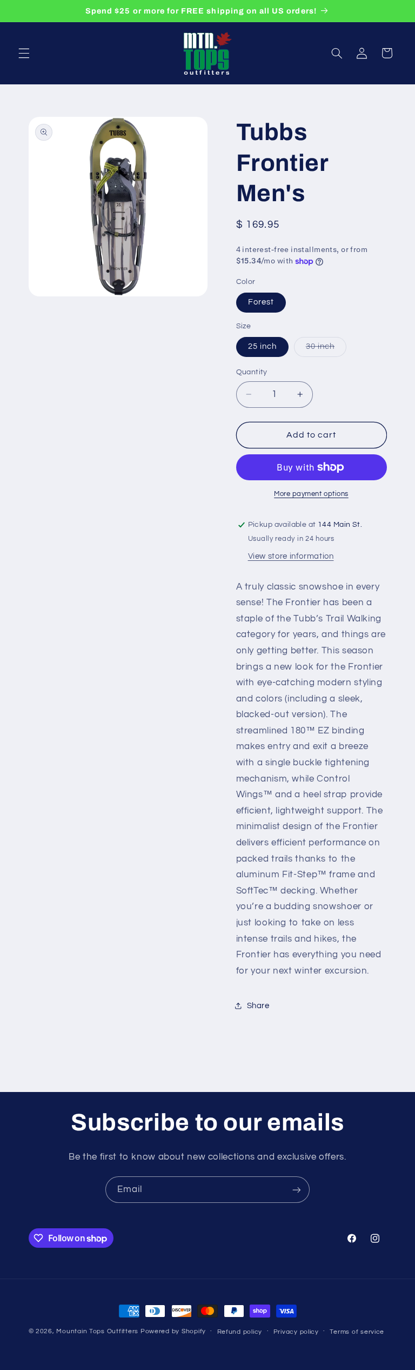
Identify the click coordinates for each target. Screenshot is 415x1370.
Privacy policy (296, 1332)
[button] (23, 53)
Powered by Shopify (173, 1331)
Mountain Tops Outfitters (97, 1331)
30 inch (326, 349)
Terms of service (357, 1332)
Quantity (251, 372)
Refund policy (240, 1332)
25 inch (262, 346)
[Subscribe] (296, 1189)
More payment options (311, 494)
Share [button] (258, 1006)
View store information (291, 556)
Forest (261, 302)
